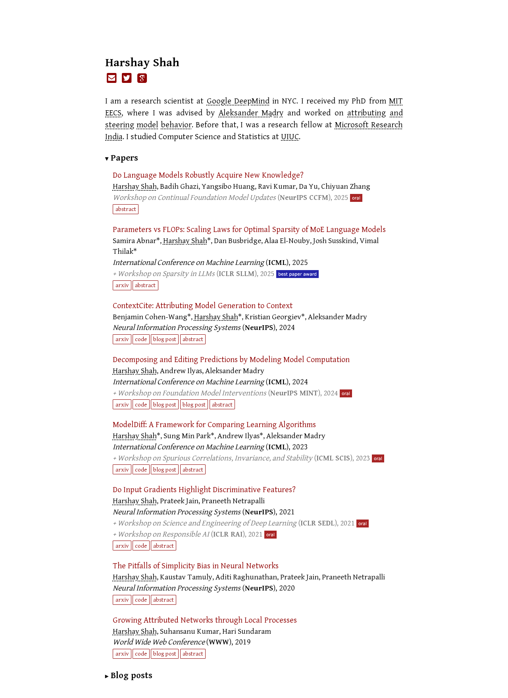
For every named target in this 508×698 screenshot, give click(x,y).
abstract (125, 209)
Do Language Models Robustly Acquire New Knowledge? (208, 175)
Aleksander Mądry (251, 113)
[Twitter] (127, 78)
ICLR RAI (227, 534)
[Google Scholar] (142, 78)
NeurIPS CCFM (304, 198)
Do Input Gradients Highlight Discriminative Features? (204, 490)
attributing (366, 113)
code (141, 339)
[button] (257, 192)
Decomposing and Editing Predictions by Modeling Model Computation (231, 359)
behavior (176, 125)
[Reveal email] (111, 78)
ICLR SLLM (236, 274)
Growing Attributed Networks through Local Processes (205, 620)
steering (119, 125)
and (396, 113)
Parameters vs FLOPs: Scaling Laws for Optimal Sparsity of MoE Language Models (249, 229)
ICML (277, 262)
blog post (164, 339)
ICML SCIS (333, 458)
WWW (219, 642)
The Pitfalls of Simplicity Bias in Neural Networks (196, 566)
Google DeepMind (238, 101)
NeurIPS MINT (294, 393)
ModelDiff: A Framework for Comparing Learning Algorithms (214, 425)
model (147, 125)
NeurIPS (259, 327)
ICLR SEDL (317, 523)
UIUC (290, 137)
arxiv (122, 285)
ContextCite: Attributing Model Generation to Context (202, 306)
